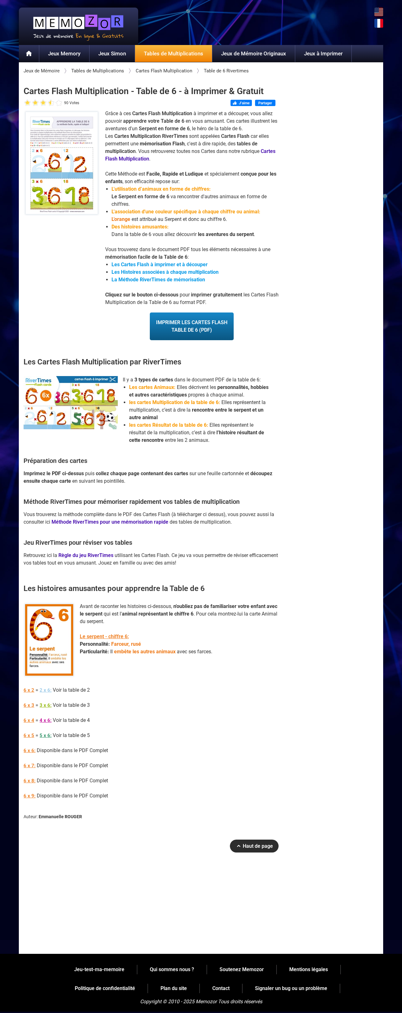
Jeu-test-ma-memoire (99, 969)
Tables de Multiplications (173, 53)
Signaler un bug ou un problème (291, 988)
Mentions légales (308, 969)
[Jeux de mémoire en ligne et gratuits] (29, 54)
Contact (221, 988)
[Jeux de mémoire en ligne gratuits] (78, 26)
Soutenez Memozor (242, 969)
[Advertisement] (151, 906)
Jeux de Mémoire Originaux (253, 53)
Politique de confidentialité (105, 988)
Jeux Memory (64, 53)
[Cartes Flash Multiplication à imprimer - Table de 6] (62, 164)
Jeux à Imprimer (323, 53)
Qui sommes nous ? (172, 969)
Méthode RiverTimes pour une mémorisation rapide (110, 522)
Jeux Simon (112, 53)
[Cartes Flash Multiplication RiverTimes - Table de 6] (71, 402)
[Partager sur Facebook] (265, 103)
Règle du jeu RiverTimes (85, 555)
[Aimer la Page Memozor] (241, 103)
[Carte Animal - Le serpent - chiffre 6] (49, 641)
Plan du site (173, 988)
